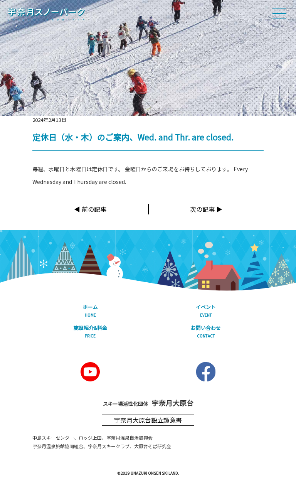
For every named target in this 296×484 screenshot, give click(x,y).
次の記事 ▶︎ (206, 209)
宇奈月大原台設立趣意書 (148, 420)
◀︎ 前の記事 (90, 209)
